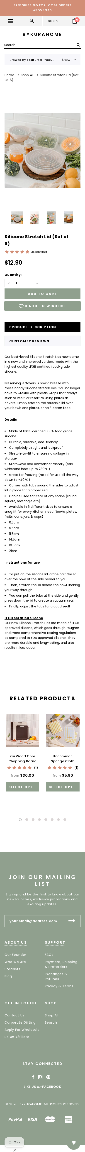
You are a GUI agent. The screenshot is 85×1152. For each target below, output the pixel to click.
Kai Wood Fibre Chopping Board (22, 758)
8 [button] (64, 819)
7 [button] (58, 819)
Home (9, 75)
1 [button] (20, 819)
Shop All (27, 75)
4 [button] (39, 819)
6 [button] (52, 819)
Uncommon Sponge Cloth (62, 758)
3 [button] (33, 819)
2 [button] (26, 819)
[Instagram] (40, 1077)
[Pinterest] (48, 1077)
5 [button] (45, 819)
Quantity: (13, 275)
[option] (42, 150)
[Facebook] (33, 1077)
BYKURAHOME (42, 34)
